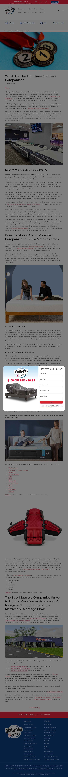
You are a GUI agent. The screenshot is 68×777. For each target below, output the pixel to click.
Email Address (44, 385)
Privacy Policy (49, 406)
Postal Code (43, 396)
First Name (43, 373)
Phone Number (44, 390)
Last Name (43, 379)
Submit (51, 402)
